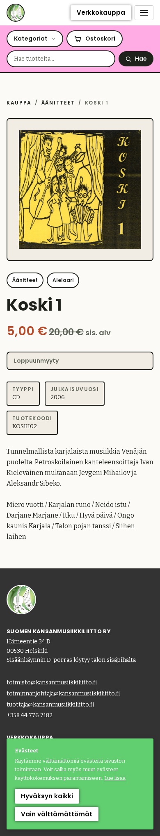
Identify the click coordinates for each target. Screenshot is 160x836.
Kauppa (19, 102)
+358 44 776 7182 (30, 715)
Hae (141, 59)
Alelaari (63, 280)
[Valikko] (144, 12)
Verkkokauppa (101, 12)
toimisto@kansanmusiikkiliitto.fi (52, 682)
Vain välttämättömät (56, 814)
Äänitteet (58, 102)
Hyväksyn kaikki (47, 796)
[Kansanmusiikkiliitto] (16, 13)
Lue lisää (115, 778)
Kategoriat (31, 38)
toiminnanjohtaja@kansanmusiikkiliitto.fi (63, 693)
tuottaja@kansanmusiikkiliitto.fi (50, 704)
